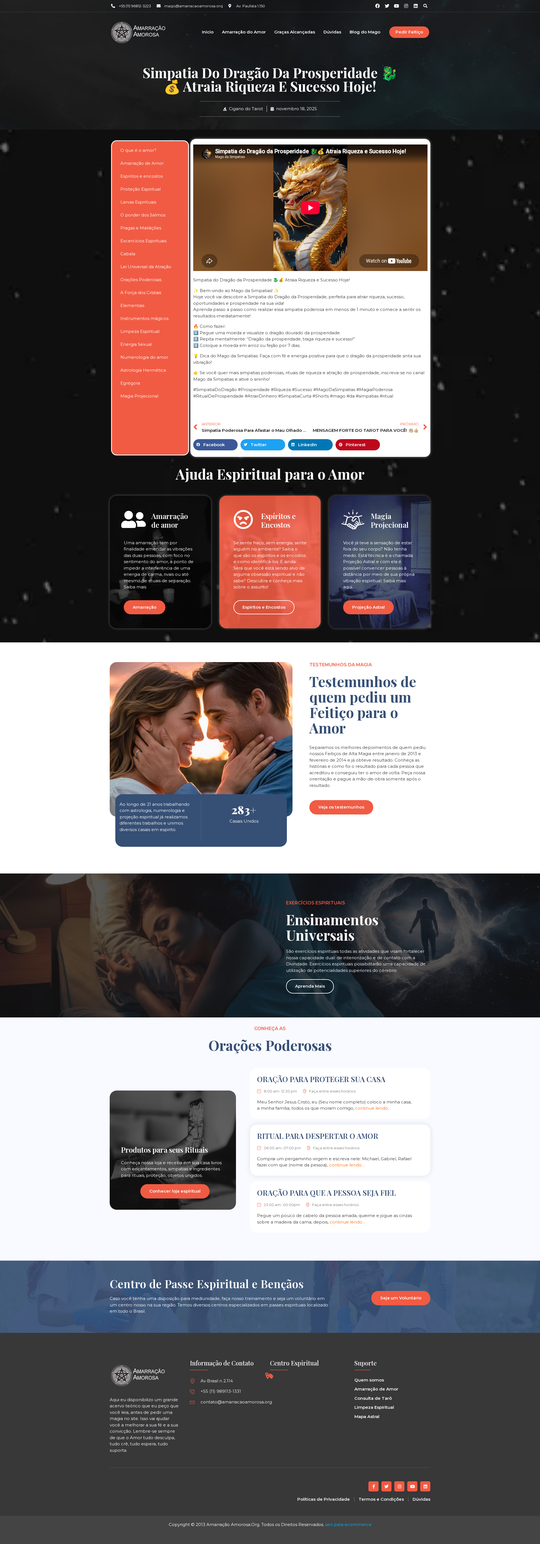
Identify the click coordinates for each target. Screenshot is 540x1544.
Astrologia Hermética (143, 370)
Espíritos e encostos (141, 176)
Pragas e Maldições (140, 228)
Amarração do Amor (244, 32)
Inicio (207, 32)
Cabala (127, 253)
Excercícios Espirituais (143, 240)
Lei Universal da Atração (145, 266)
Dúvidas (332, 32)
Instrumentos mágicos (144, 318)
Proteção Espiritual (140, 189)
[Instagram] (406, 6)
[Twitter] (386, 1486)
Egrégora (130, 383)
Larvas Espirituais (138, 202)
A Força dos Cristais (140, 292)
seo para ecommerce (348, 1524)
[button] (425, 5)
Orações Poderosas (140, 279)
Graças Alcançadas (294, 32)
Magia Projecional (139, 396)
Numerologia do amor (144, 357)
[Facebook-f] (373, 1486)
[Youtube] (412, 1486)
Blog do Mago (365, 32)
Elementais (132, 305)
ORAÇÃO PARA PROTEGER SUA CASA (321, 1079)
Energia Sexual (136, 344)
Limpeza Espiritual (139, 331)
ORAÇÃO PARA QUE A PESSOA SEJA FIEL (326, 1193)
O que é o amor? (138, 150)
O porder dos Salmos (142, 215)
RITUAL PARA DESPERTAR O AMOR (317, 1136)
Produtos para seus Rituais (164, 1150)
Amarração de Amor (142, 163)
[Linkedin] (415, 6)
